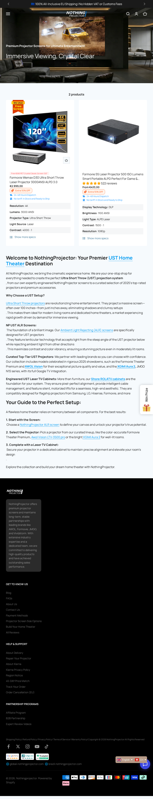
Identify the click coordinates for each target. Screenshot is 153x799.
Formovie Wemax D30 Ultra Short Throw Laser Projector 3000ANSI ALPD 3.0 (37, 179)
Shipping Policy (13, 739)
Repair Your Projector (18, 658)
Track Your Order (16, 686)
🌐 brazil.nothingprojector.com (63, 764)
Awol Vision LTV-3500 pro (48, 437)
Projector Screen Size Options (24, 621)
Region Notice (14, 675)
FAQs (9, 598)
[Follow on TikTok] (46, 746)
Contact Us (13, 609)
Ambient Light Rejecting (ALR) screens (86, 330)
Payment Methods (17, 615)
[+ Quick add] (66, 160)
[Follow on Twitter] (18, 746)
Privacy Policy (45, 739)
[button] (144, 4)
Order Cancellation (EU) (20, 692)
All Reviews (12, 632)
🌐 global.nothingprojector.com (25, 764)
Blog (8, 592)
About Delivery (14, 652)
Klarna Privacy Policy (18, 669)
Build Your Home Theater (20, 626)
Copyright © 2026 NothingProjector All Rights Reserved (116, 739)
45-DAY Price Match (17, 681)
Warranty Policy (79, 739)
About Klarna (13, 664)
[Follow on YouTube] (37, 746)
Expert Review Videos (18, 724)
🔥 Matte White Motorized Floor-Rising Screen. (76, 4)
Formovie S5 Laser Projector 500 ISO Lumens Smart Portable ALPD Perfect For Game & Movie (112, 176)
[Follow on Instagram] (27, 746)
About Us (11, 604)
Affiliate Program (16, 712)
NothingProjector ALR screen (39, 425)
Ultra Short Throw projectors (25, 303)
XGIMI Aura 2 (126, 366)
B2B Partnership (15, 718)
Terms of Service (61, 739)
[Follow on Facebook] (8, 746)
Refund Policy (30, 739)
